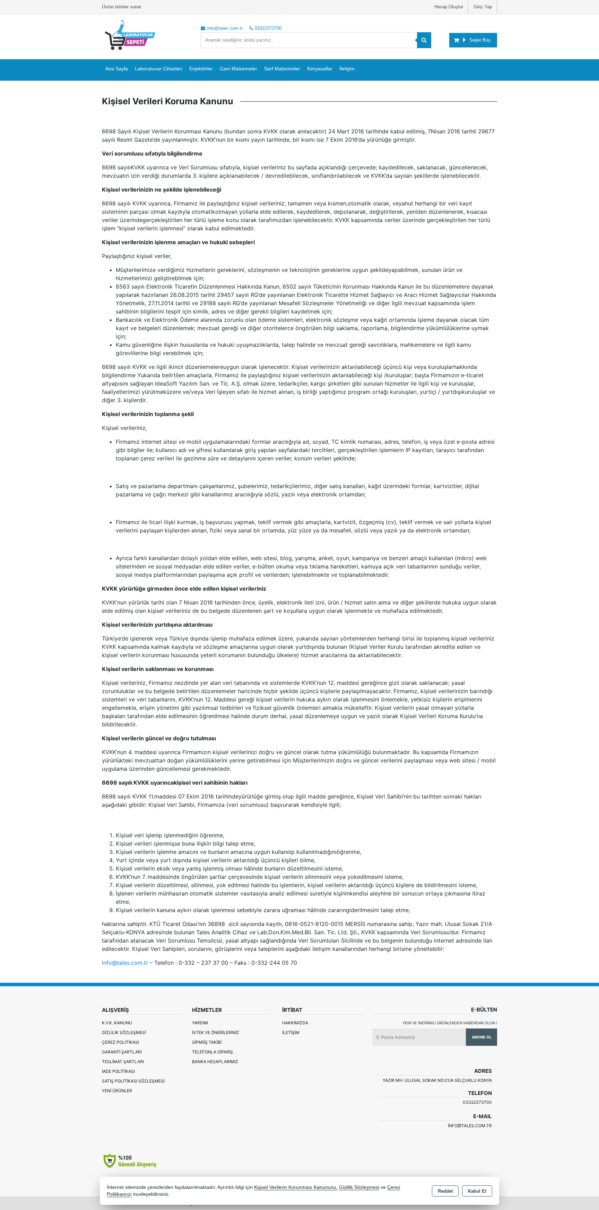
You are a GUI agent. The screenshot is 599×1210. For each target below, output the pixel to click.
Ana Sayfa (116, 68)
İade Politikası (118, 1071)
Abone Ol (482, 1037)
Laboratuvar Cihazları (158, 68)
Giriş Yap (483, 6)
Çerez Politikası (120, 1042)
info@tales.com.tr (125, 962)
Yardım (200, 1022)
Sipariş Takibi (207, 1042)
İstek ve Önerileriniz (215, 1032)
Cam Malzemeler (238, 68)
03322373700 (477, 1102)
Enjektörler (201, 68)
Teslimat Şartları (123, 1061)
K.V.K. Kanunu (117, 1022)
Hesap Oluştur (448, 6)
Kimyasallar (319, 68)
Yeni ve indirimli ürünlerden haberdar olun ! (449, 1023)
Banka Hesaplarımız (215, 1061)
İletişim (347, 68)
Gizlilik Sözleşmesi (124, 1032)
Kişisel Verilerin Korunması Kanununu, (296, 1187)
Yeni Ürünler (117, 1090)
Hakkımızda (295, 1022)
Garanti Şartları (122, 1051)
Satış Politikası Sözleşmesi (133, 1081)
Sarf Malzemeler (282, 68)
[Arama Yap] (424, 40)
